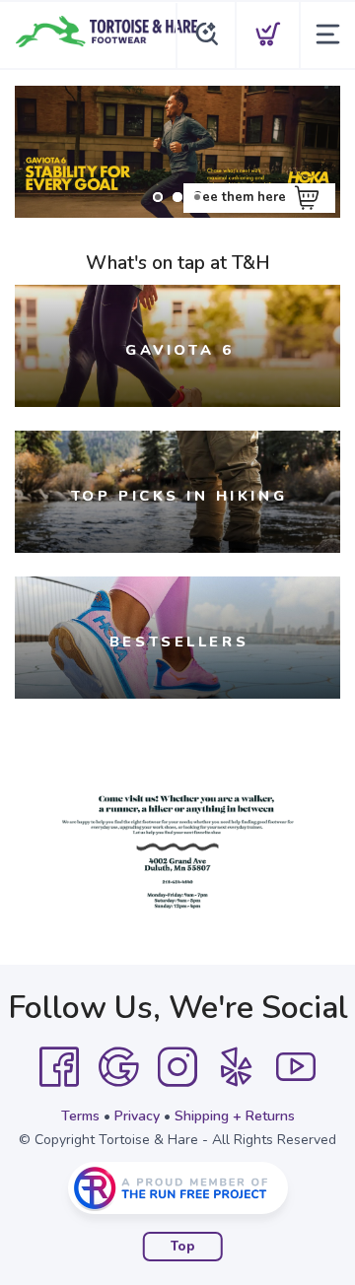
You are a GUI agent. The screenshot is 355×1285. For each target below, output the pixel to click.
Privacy (137, 1116)
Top (183, 1246)
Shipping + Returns (235, 1116)
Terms (80, 1116)
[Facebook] (59, 1067)
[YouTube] (295, 1067)
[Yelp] (236, 1067)
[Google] (118, 1067)
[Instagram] (177, 1067)
